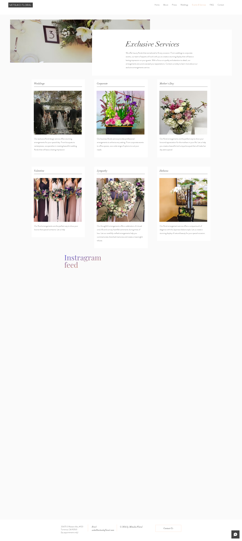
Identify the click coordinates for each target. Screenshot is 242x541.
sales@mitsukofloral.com (103, 530)
